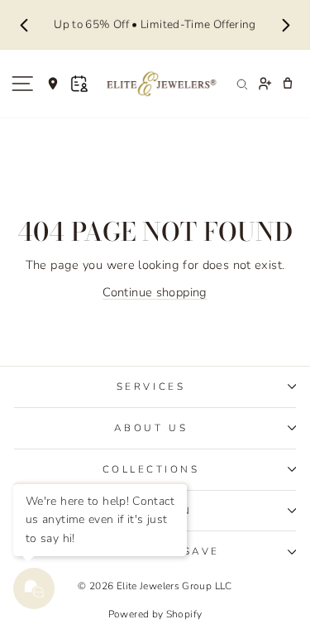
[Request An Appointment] (79, 84)
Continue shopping (155, 292)
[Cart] (287, 83)
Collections (151, 469)
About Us (151, 428)
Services (151, 386)
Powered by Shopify (155, 614)
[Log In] (264, 83)
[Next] (286, 25)
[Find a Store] (53, 83)
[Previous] (24, 25)
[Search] (241, 83)
